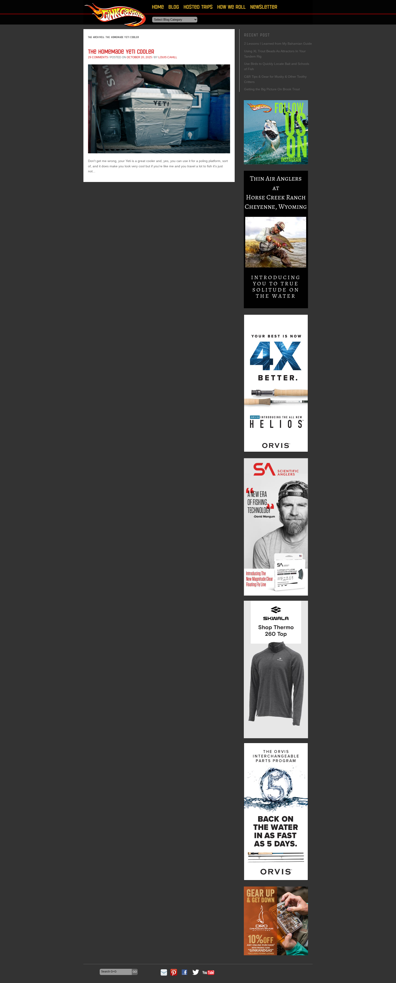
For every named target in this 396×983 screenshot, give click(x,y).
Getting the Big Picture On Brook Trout (272, 89)
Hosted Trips (198, 7)
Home (158, 7)
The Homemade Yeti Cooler (121, 51)
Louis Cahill (167, 57)
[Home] (115, 28)
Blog (173, 7)
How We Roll (231, 7)
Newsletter (263, 7)
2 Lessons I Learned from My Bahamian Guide (278, 43)
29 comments (98, 57)
